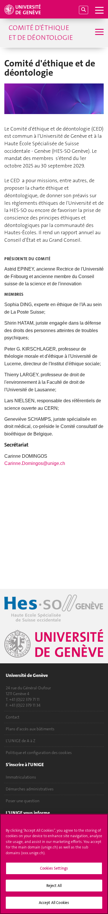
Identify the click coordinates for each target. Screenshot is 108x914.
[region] (54, 864)
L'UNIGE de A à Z (20, 740)
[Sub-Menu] (99, 32)
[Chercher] (83, 10)
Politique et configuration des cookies (39, 752)
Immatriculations (21, 777)
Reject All (54, 885)
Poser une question (22, 800)
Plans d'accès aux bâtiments (30, 728)
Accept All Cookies (54, 902)
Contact (12, 717)
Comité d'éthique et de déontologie (41, 32)
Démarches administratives (30, 789)
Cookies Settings (54, 868)
